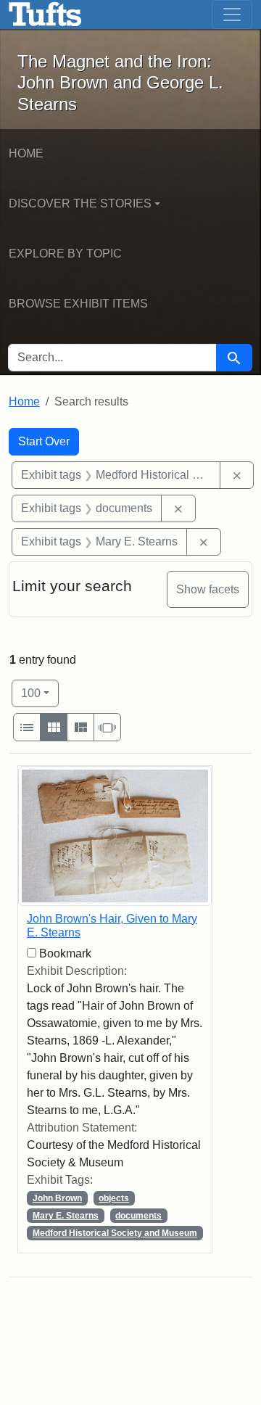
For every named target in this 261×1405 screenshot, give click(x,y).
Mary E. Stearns (66, 1216)
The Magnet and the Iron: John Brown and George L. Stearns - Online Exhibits (45, 14)
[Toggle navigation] (232, 14)
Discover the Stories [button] (80, 203)
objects (114, 1198)
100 (40, 692)
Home (26, 153)
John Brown (57, 1198)
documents (138, 1216)
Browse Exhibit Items (78, 303)
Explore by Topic (65, 253)
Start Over (44, 441)
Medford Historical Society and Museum (115, 1233)
